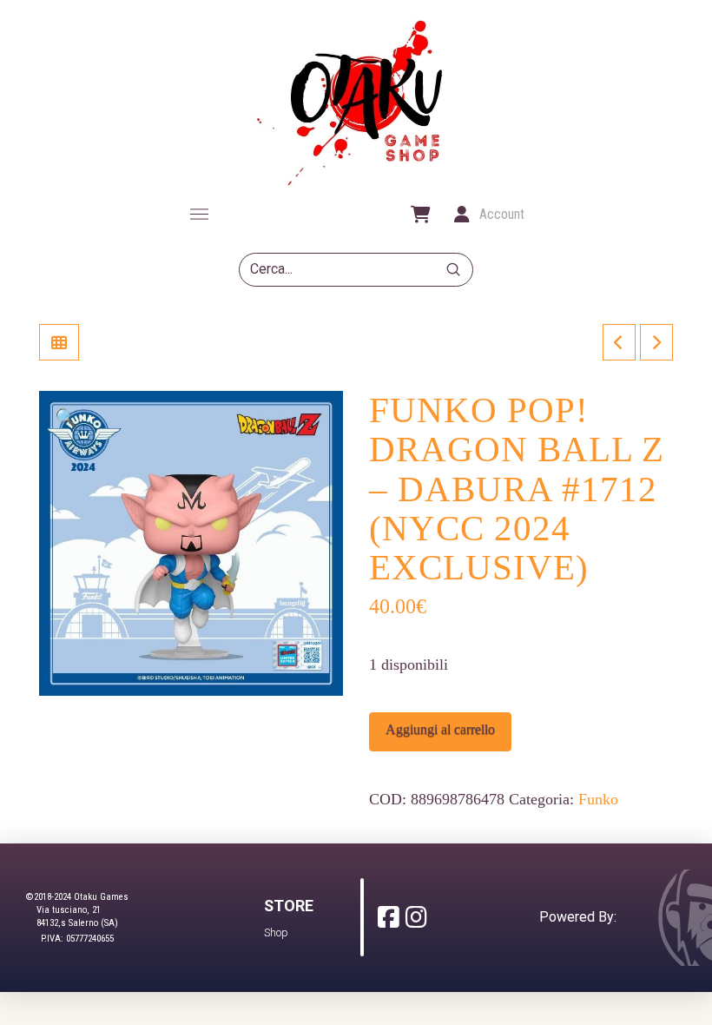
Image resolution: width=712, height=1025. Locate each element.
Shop (276, 932)
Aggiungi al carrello (440, 729)
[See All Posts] (59, 342)
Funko (598, 799)
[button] (199, 214)
